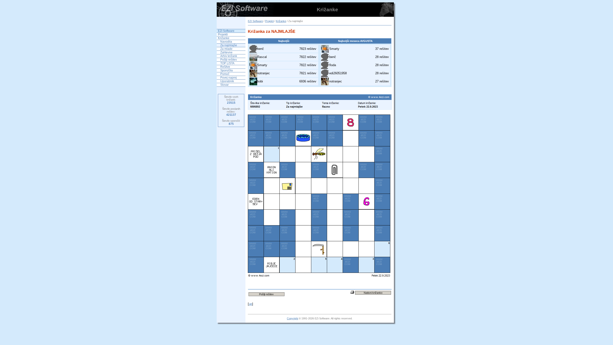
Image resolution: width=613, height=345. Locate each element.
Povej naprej (228, 77)
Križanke (281, 21)
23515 (231, 102)
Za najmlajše (228, 45)
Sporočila (226, 70)
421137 (231, 114)
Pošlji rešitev (228, 59)
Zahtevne (226, 52)
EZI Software (255, 21)
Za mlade (226, 49)
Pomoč (224, 74)
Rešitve (225, 67)
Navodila (226, 41)
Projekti (269, 21)
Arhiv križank (228, 56)
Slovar (224, 84)
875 (231, 124)
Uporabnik (227, 81)
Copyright (292, 318)
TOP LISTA (227, 63)
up (250, 304)
